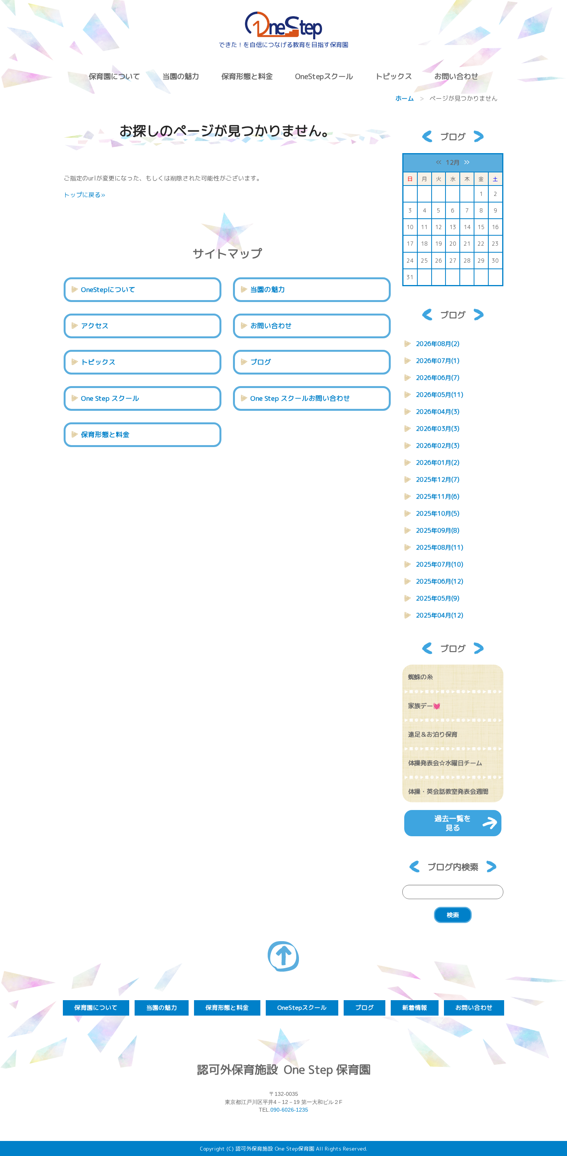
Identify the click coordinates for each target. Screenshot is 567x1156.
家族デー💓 (424, 706)
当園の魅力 (180, 76)
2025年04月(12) (439, 615)
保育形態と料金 (247, 76)
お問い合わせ (456, 76)
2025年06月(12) (439, 581)
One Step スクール (110, 398)
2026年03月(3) (437, 428)
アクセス (95, 326)
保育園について (114, 76)
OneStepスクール (324, 76)
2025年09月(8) (437, 530)
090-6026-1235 (289, 1110)
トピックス (98, 362)
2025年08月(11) (439, 547)
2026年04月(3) (437, 411)
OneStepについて (108, 289)
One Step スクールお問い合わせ (300, 398)
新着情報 (414, 1007)
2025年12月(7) (437, 479)
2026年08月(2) (437, 343)
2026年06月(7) (437, 377)
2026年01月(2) (437, 462)
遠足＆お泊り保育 (432, 734)
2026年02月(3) (437, 445)
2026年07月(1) (437, 360)
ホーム (404, 98)
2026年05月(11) (439, 394)
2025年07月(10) (439, 564)
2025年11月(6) (437, 496)
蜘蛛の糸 (420, 677)
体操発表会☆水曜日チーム (445, 763)
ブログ (260, 362)
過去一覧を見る (452, 823)
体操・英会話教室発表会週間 (448, 791)
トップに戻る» (84, 195)
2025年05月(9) (437, 598)
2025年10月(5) (437, 513)
